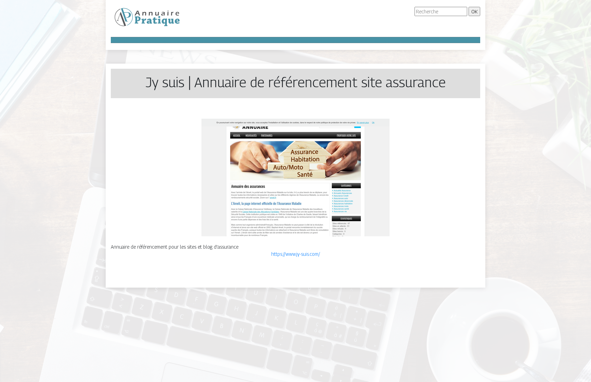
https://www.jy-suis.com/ (295, 254)
